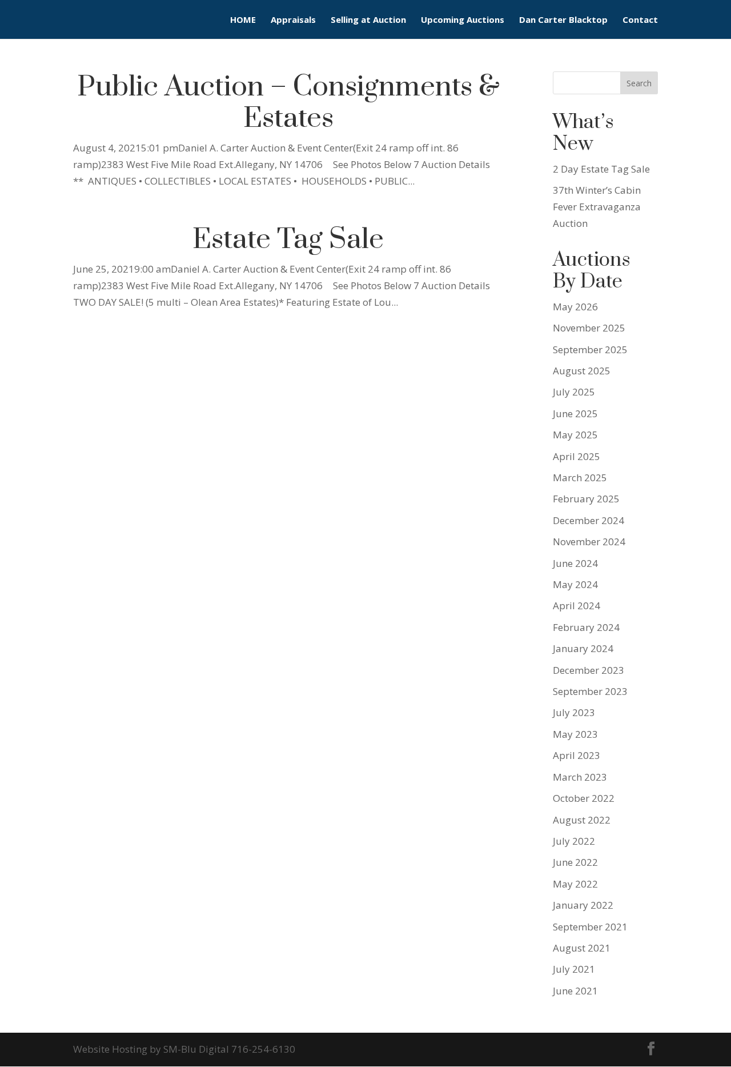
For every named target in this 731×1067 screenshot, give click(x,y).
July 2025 (574, 391)
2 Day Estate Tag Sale (601, 168)
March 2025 (580, 477)
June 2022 (575, 862)
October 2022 (583, 798)
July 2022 (574, 841)
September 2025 (590, 349)
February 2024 (586, 627)
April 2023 (576, 755)
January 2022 (583, 905)
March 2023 (580, 777)
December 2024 (588, 520)
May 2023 (575, 734)
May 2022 (575, 883)
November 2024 (589, 541)
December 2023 (588, 670)
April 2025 (576, 456)
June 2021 (575, 990)
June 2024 (575, 563)
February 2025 (586, 498)
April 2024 (576, 605)
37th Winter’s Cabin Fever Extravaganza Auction (597, 206)
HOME (243, 20)
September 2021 (590, 926)
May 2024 (575, 584)
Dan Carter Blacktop (563, 20)
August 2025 (581, 370)
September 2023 (590, 691)
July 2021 (574, 969)
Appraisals (293, 20)
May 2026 (575, 306)
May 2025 (575, 434)
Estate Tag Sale (288, 240)
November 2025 (589, 327)
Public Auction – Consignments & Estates (288, 103)
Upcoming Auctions (462, 20)
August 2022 (581, 819)
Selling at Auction (368, 20)
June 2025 (575, 413)
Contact (640, 20)
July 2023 (574, 712)
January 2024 (583, 648)
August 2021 (581, 947)
